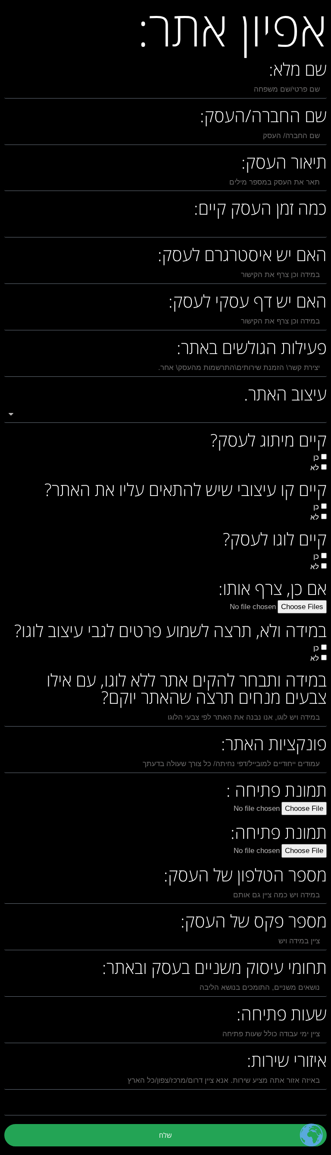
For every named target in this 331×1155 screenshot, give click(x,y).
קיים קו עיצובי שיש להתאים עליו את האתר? (185, 491)
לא (314, 468)
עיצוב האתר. (285, 395)
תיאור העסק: (284, 164)
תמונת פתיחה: (279, 834)
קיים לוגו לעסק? (275, 540)
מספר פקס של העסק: (254, 922)
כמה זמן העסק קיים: (260, 210)
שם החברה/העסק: (263, 117)
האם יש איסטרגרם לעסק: (242, 256)
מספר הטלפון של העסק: (245, 876)
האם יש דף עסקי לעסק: (248, 303)
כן (316, 457)
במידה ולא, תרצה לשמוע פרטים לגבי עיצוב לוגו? (170, 632)
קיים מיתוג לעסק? (268, 441)
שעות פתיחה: (282, 1015)
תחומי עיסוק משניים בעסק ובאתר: (214, 969)
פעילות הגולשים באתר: (252, 349)
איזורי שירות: (287, 1062)
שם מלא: (298, 71)
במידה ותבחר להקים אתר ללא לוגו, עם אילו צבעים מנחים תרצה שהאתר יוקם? (187, 690)
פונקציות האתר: (274, 745)
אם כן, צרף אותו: (273, 590)
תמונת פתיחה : (276, 792)
